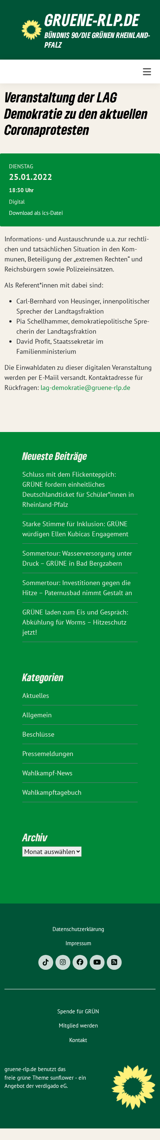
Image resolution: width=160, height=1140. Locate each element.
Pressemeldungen (47, 753)
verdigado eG (51, 1085)
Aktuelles (35, 695)
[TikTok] (45, 962)
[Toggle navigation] (147, 72)
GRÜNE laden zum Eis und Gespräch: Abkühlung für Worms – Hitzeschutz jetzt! (75, 622)
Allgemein (37, 715)
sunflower (62, 1077)
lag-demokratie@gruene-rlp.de (85, 387)
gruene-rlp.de (92, 19)
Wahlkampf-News (47, 773)
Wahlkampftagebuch (51, 792)
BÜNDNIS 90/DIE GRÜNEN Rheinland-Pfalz (97, 40)
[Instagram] (62, 962)
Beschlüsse (38, 734)
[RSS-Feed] (114, 962)
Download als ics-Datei (36, 212)
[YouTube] (97, 962)
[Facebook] (80, 962)
